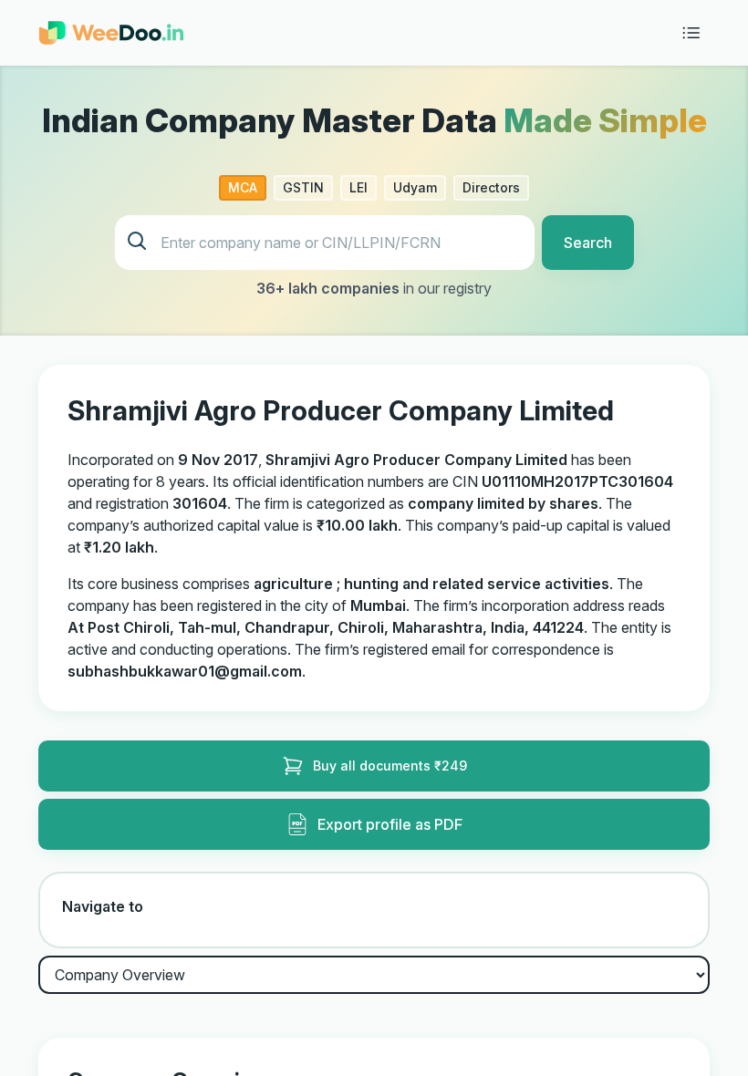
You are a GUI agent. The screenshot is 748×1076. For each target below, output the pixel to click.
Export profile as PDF (389, 824)
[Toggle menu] (691, 33)
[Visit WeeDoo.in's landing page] (111, 32)
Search (588, 242)
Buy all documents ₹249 (390, 765)
